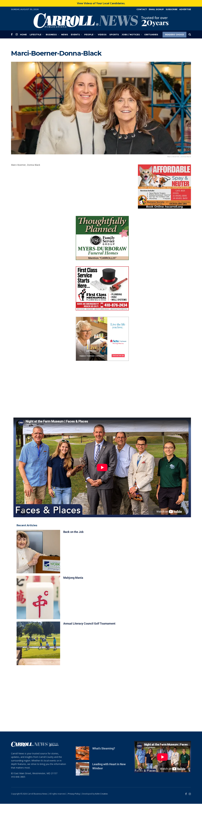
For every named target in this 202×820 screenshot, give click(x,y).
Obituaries (151, 34)
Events (75, 34)
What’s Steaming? (103, 764)
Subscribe (171, 9)
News (64, 34)
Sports (114, 34)
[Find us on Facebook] (11, 34)
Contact (142, 9)
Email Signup (156, 9)
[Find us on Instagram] (17, 34)
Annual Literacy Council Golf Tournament (89, 639)
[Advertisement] (102, 405)
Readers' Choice (174, 34)
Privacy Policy (74, 810)
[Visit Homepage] (101, 20)
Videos (102, 34)
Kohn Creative (101, 810)
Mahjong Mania (73, 594)
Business (51, 34)
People (88, 34)
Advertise (185, 9)
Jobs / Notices (131, 34)
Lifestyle (35, 34)
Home (23, 34)
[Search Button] (190, 34)
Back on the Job (73, 548)
